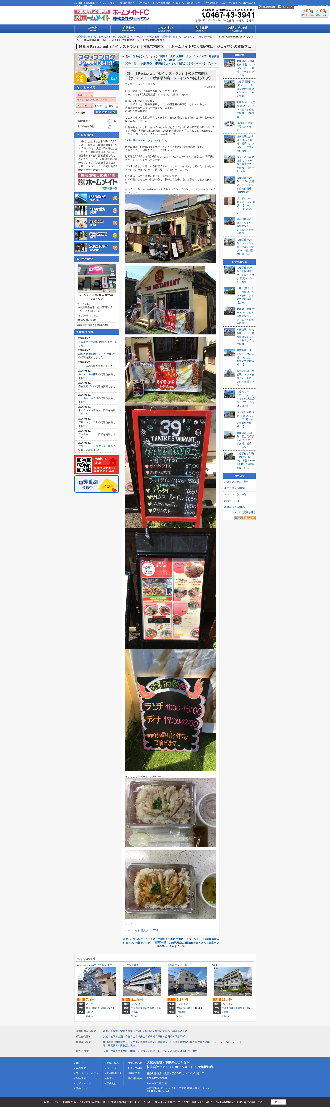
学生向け (112, 1083)
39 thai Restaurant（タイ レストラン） (146, 140)
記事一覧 (131, 63)
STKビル (217, 965)
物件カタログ (83, 1088)
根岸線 (198, 1041)
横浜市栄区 (119, 1031)
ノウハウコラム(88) (235, 494)
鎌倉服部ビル (85, 386)
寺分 (127, 1036)
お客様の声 (133, 1073)
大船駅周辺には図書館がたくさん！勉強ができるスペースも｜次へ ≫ (178, 63)
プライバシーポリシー (88, 1073)
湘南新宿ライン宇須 (126, 1041)
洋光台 (141, 1036)
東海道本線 (146, 1041)
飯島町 (151, 1036)
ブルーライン (232, 1041)
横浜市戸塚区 (135, 1031)
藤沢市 (149, 1031)
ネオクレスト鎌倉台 (89, 410)
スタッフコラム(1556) (236, 481)
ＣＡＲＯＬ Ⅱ (87, 434)
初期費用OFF (114, 1073)
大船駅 (89, 1012)
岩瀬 (120, 1036)
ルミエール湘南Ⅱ (88, 374)
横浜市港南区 (162, 1031)
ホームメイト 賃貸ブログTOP (141, 930)
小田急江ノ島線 (126, 1045)
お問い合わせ (134, 1062)
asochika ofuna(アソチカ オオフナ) (97, 353)
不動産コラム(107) (234, 507)
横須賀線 (108, 1041)
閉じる (278, 1101)
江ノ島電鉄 (109, 1045)
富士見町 (123, 1051)
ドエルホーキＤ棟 (88, 398)
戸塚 (112, 1051)
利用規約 (81, 1078)
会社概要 (81, 1068)
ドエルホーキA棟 (87, 341)
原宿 (160, 1036)
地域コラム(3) (231, 500)
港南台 (173, 1051)
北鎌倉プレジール (177, 965)
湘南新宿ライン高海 (166, 1041)
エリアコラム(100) (234, 487)
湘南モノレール (213, 1041)
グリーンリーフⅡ (88, 422)
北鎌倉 (144, 1051)
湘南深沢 (162, 1051)
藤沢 (152, 1051)
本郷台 (134, 1051)
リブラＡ (83, 365)
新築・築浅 (113, 1062)
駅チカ (110, 1078)
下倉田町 (180, 1036)
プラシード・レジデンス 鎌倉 (95, 446)
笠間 (112, 1036)
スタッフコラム (146, 83)
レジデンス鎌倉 (130, 965)
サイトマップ (83, 1083)
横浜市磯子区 (179, 1031)
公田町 (168, 1036)
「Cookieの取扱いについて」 (229, 1102)
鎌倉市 (98, 1008)
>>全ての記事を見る (244, 512)
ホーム (80, 1062)
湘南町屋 (185, 1051)
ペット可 (112, 1068)
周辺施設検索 (134, 1078)
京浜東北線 (186, 1041)
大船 (104, 1008)
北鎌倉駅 (181, 1012)
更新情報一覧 (109, 188)
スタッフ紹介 (134, 1068)
